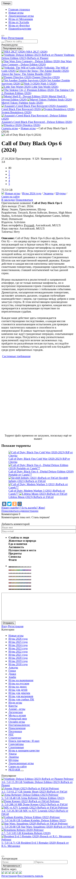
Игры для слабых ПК (21, 699)
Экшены (48, 193)
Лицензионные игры (21, 15)
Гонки (12, 670)
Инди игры (15, 702)
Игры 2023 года (18, 648)
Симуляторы (16, 744)
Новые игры (16, 12)
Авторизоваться (11, 865)
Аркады (13, 667)
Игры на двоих (17, 686)
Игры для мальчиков (20, 696)
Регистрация (9, 875)
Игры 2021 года (18, 654)
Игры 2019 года (18, 661)
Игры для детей (17, 689)
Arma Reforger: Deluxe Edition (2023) (42, 798)
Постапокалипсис (19, 724)
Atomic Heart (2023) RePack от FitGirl (45, 791)
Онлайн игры (16, 721)
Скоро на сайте (10, 196)
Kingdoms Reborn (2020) (36, 833)
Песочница (15, 731)
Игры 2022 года (18, 651)
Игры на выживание (20, 680)
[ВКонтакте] (4, 504)
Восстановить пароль (30, 875)
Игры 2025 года (18, 641)
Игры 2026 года (18, 638)
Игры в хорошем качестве (24, 750)
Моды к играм (17, 715)
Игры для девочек (19, 693)
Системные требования (16, 356)
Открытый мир (17, 718)
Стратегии (14, 737)
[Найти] (2, 42)
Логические (15, 712)
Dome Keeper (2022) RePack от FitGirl (45, 804)
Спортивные (16, 747)
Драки (12, 673)
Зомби (12, 677)
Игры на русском (18, 683)
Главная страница (19, 9)
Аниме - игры (16, 709)
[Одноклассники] (14, 504)
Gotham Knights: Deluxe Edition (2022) (43, 820)
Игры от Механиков (20, 19)
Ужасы (12, 753)
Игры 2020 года (18, 657)
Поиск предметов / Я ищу (24, 740)
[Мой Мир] (19, 504)
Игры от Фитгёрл (19, 25)
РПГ (11, 734)
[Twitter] (9, 504)
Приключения (16, 728)
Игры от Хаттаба (18, 22)
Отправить (8, 623)
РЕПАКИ (14, 769)
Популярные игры (12, 48)
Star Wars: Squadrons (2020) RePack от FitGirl (47, 826)
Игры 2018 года (18, 664)
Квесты (12, 705)
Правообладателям (19, 28)
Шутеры (61, 193)
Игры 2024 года (31, 193)
